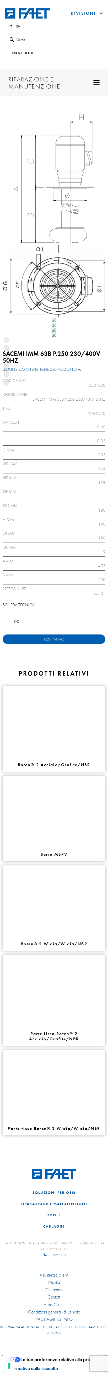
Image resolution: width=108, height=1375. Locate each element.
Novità (54, 1282)
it (10, 27)
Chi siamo (54, 1289)
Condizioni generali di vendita (54, 1312)
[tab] (54, 370)
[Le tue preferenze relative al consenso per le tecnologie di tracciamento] (9, 1366)
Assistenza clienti (54, 1275)
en (18, 27)
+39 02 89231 (58, 1255)
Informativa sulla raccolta (32, 1368)
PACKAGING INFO (54, 1319)
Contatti (54, 1297)
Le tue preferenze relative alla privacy (59, 1359)
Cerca (21, 39)
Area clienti (22, 53)
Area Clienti (54, 1304)
